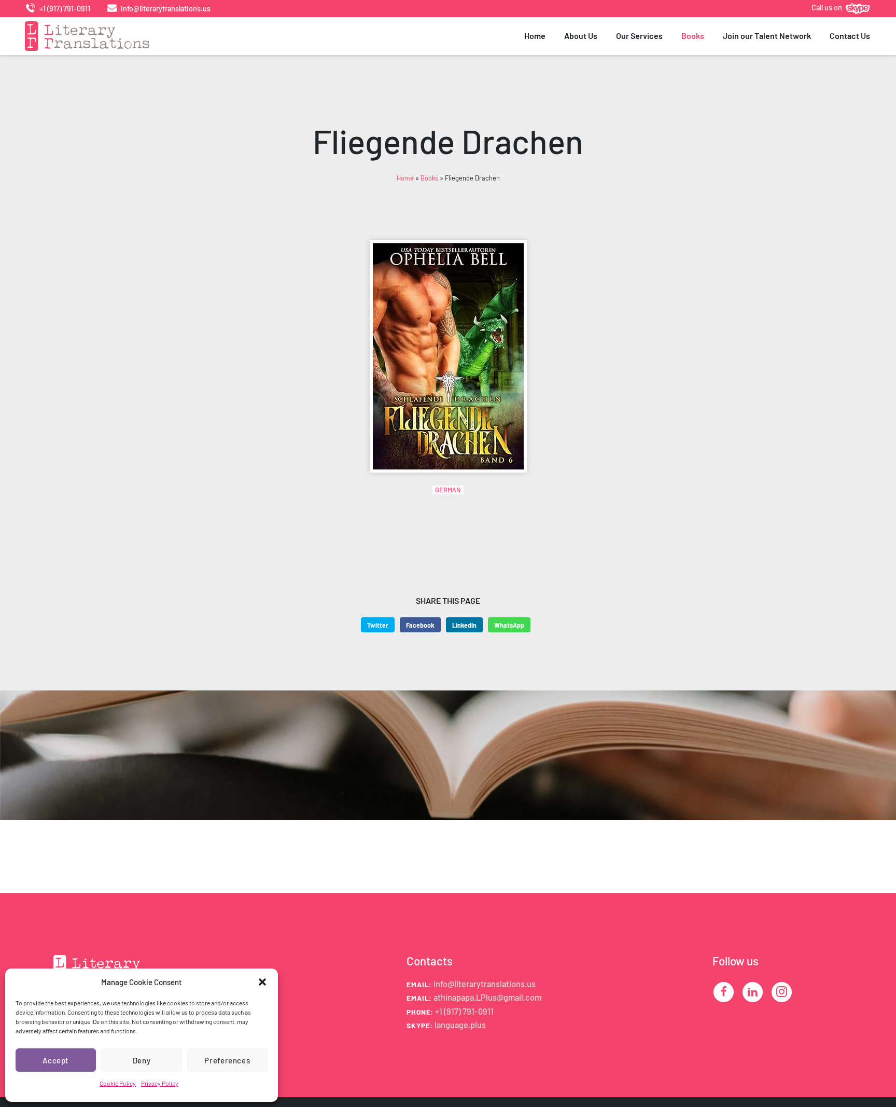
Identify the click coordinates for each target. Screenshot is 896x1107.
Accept (56, 1060)
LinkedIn (464, 625)
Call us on (827, 7)
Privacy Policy (159, 1083)
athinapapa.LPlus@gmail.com (487, 997)
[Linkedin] (752, 991)
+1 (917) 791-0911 (64, 8)
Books (692, 35)
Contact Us (850, 35)
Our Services (639, 35)
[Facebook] (723, 991)
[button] (262, 982)
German (448, 490)
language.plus (460, 1025)
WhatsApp (509, 625)
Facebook (420, 625)
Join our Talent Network (767, 35)
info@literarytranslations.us (165, 8)
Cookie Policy (118, 1083)
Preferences (227, 1060)
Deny (142, 1060)
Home (534, 35)
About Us (580, 35)
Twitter (377, 625)
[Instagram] (782, 991)
